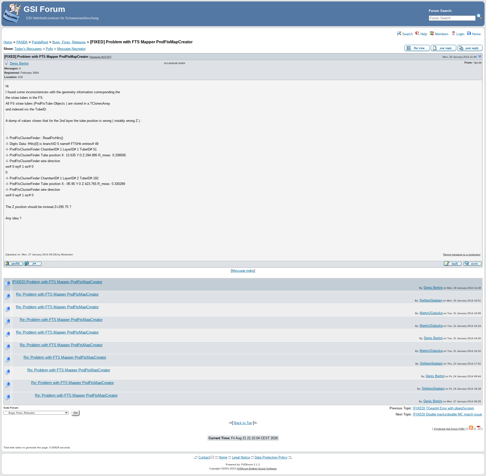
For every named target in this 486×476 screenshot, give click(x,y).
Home (476, 34)
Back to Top (243, 423)
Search (407, 34)
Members (441, 34)
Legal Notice (241, 457)
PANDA (22, 42)
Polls (49, 49)
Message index (243, 271)
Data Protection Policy (271, 457)
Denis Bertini (19, 63)
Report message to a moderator (461, 254)
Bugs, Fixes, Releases (69, 42)
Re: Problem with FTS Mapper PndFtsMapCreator (57, 294)
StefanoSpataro (430, 300)
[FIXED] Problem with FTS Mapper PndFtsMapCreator (46, 57)
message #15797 (100, 56)
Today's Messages (28, 49)
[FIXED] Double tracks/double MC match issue (447, 414)
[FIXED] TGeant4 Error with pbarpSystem (443, 408)
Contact (204, 457)
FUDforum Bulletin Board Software (257, 468)
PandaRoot (40, 42)
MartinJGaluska (431, 313)
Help (423, 34)
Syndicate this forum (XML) (449, 428)
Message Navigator (71, 49)
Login (459, 34)
